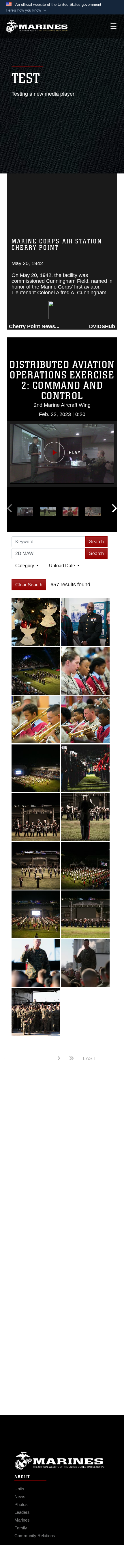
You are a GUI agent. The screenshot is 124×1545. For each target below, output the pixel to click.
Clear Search (28, 584)
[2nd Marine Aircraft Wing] (37, 26)
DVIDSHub (102, 326)
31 (17, 1058)
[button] (26, 10)
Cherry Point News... (34, 326)
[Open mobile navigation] (113, 26)
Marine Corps (62, 1460)
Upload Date (62, 565)
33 (45, 1058)
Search (96, 541)
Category (25, 565)
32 (31, 1058)
